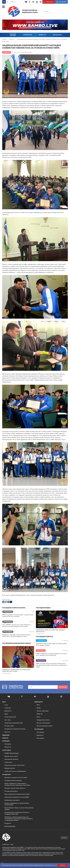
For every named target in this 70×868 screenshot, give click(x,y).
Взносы (13, 1)
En (7, 1)
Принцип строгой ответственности (15, 788)
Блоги (38, 717)
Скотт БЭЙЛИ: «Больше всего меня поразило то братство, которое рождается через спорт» (16, 625)
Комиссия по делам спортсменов (14, 765)
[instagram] (40, 2)
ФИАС (4, 702)
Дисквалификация (10, 826)
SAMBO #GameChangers (12, 753)
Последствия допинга (11, 791)
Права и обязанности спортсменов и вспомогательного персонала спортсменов (17, 784)
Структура (8, 708)
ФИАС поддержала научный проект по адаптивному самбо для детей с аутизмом (18, 615)
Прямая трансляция (42, 711)
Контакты (7, 732)
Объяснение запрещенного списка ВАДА (17, 797)
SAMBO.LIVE (42, 34)
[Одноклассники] (6, 602)
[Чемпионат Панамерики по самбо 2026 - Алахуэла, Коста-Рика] (18, 657)
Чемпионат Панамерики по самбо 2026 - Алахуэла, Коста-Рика (16, 670)
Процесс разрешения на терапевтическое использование (17, 804)
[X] (11, 602)
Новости (12, 39)
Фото (38, 705)
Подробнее (55, 865)
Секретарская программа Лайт (14, 723)
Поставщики (38, 729)
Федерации (6, 735)
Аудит (6, 714)
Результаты (8, 747)
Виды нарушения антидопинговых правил (17, 794)
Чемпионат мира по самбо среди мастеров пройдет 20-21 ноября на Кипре (51, 644)
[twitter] (33, 2)
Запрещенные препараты (12, 800)
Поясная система (13, 35)
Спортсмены (6, 750)
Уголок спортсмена (10, 717)
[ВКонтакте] (3, 602)
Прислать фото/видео (43, 723)
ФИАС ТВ (39, 714)
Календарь (6, 741)
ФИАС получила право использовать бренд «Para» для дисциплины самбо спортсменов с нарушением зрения (51, 665)
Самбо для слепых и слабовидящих (15, 771)
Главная (4, 39)
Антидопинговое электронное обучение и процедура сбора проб (17, 813)
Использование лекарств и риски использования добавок (19, 808)
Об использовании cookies (44, 726)
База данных (57, 34)
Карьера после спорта (11, 756)
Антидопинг (6, 774)
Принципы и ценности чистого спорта (16, 777)
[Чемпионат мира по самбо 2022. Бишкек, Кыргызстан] (52, 619)
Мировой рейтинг (10, 768)
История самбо (9, 726)
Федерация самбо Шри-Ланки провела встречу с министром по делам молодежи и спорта (16, 635)
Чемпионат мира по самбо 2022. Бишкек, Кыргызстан (50, 630)
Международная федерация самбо (30, 11)
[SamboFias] (6, 837)
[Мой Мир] (8, 602)
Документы (8, 711)
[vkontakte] (26, 2)
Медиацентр (38, 702)
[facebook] (29, 2)
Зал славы (8, 720)
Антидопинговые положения (13, 780)
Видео (38, 708)
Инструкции (40, 738)
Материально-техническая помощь (15, 729)
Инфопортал (27, 34)
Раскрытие (8, 823)
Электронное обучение (11, 759)
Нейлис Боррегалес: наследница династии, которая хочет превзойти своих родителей (51, 654)
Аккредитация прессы (43, 720)
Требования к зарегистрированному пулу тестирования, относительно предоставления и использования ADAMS (19, 818)
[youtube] (37, 2)
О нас (6, 705)
